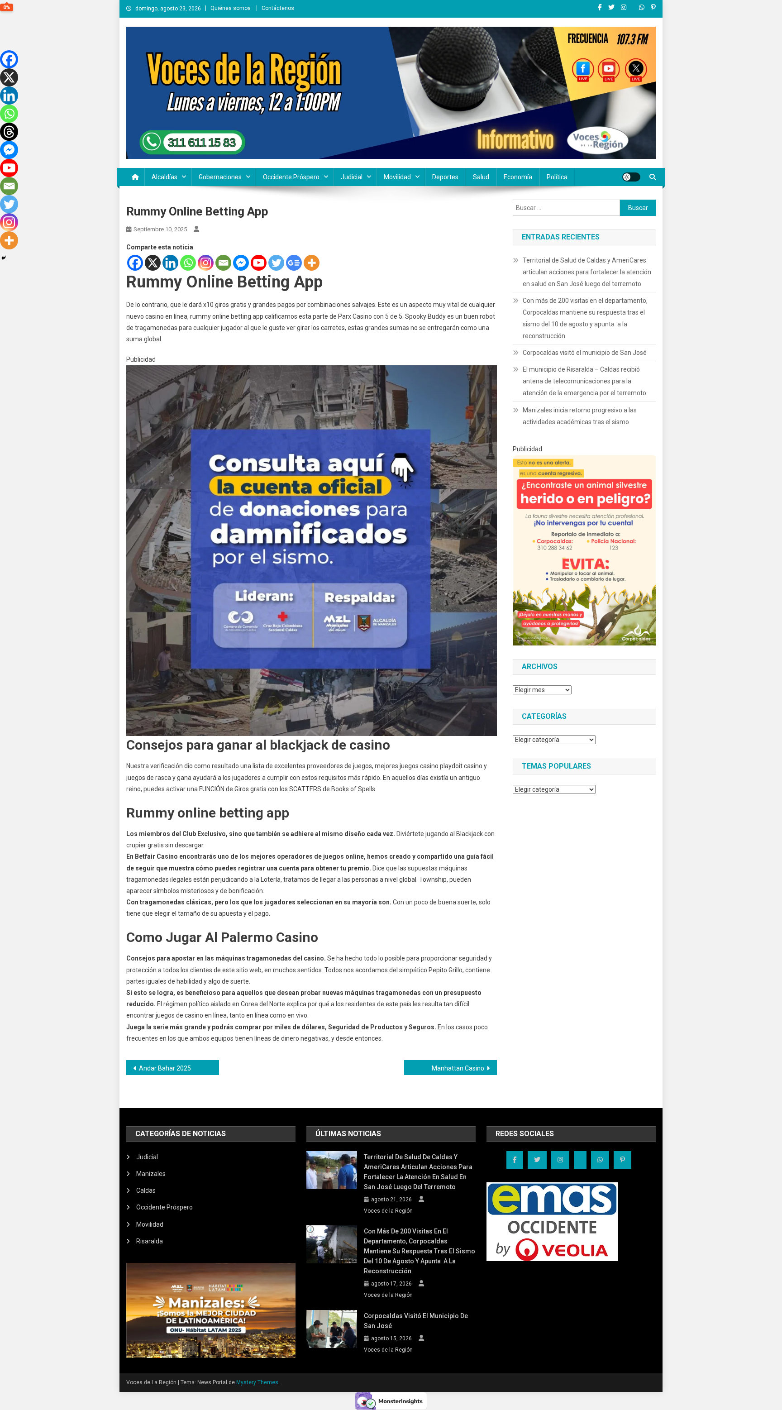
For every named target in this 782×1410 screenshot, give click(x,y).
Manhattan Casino (458, 1068)
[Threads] (9, 132)
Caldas (146, 1190)
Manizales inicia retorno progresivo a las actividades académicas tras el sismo (580, 415)
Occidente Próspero (291, 177)
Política (557, 177)
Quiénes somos (230, 8)
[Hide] (3, 258)
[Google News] (294, 263)
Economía (518, 177)
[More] (311, 263)
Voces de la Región (388, 1211)
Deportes (445, 177)
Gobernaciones (220, 177)
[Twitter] (276, 263)
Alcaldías (164, 177)
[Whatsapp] (188, 263)
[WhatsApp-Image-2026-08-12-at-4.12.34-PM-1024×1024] (311, 550)
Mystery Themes (257, 1382)
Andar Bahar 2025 (165, 1068)
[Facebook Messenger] (241, 263)
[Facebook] (135, 263)
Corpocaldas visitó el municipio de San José (585, 352)
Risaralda (149, 1241)
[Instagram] (206, 263)
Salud (481, 177)
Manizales (151, 1173)
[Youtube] (259, 263)
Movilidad (397, 177)
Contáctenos (278, 8)
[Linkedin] (170, 263)
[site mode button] (631, 177)
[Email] (223, 263)
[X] (153, 263)
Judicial (351, 177)
